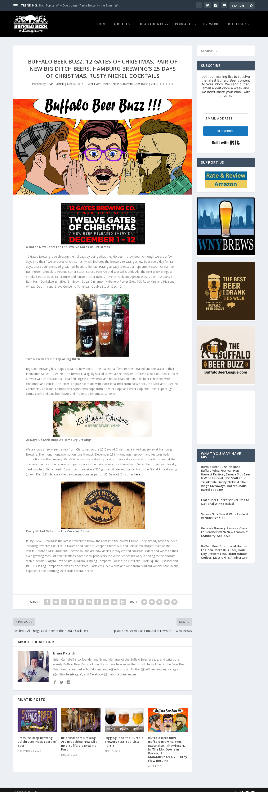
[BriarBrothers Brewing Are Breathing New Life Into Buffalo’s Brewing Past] (80, 720)
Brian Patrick (55, 84)
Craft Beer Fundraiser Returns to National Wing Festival (225, 502)
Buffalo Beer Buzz (153, 24)
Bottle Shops (239, 24)
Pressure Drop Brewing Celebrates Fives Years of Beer (37, 741)
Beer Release (112, 84)
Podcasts (184, 24)
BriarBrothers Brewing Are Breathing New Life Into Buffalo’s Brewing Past (79, 743)
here (137, 474)
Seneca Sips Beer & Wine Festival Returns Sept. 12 (224, 516)
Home (102, 24)
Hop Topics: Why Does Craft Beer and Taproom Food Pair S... (81, 5)
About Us (121, 24)
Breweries (211, 24)
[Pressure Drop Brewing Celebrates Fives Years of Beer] (37, 720)
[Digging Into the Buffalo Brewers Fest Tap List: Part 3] (124, 720)
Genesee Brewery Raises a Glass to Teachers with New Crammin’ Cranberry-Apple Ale (224, 532)
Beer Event (94, 84)
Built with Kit (226, 142)
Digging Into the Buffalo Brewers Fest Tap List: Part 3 (124, 741)
